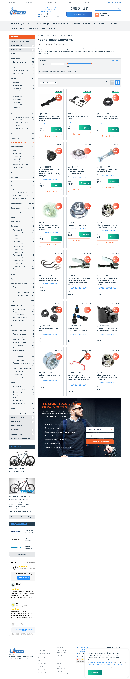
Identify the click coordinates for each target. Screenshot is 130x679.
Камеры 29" (23, 102)
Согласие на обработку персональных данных (105, 664)
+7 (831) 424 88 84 (113, 648)
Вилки (22, 54)
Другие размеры (23, 269)
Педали (22, 186)
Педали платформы (23, 192)
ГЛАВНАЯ (12, 2)
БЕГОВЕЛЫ (41, 669)
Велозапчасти (60, 24)
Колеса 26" (23, 159)
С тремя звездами (23, 315)
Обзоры (59, 655)
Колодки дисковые (23, 340)
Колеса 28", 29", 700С (23, 165)
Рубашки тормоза (23, 366)
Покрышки (22, 226)
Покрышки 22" (23, 249)
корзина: (103, 13)
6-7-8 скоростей (23, 389)
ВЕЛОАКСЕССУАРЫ (18, 417)
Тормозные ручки (23, 348)
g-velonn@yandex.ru (48, 14)
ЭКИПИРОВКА (16, 434)
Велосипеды (17, 24)
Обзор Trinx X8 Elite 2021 (19, 496)
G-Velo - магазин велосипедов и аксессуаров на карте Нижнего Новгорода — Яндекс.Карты (22, 634)
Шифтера (22, 177)
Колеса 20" (23, 153)
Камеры (22, 79)
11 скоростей (23, 397)
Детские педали (23, 190)
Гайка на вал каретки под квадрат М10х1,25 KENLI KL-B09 (107, 119)
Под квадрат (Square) (23, 117)
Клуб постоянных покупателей (63, 667)
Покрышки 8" (23, 230)
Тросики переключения (23, 363)
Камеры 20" (23, 88)
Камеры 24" (23, 91)
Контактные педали (23, 195)
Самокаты (33, 29)
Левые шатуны (23, 320)
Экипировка (17, 29)
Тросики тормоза (23, 360)
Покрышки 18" (23, 244)
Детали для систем (23, 317)
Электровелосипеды (38, 24)
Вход (109, 2)
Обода (22, 181)
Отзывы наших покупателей (62, 651)
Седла (22, 301)
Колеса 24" (23, 156)
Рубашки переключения (23, 368)
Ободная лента (23, 167)
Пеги (22, 409)
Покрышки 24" (23, 252)
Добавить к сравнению (50, 124)
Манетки (22, 173)
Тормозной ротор (23, 345)
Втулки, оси (22, 58)
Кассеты (22, 134)
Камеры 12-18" (23, 85)
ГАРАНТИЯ (71, 2)
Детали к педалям (23, 198)
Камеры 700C (23, 105)
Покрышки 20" (23, 247)
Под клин (23, 125)
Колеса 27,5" (23, 162)
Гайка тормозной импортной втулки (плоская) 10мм (76, 172)
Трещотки (22, 138)
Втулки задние (23, 65)
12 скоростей (23, 400)
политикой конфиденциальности (97, 448)
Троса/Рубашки (22, 356)
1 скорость (23, 386)
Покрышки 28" (23, 261)
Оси (23, 67)
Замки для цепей (23, 403)
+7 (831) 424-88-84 (79, 8)
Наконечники (23, 371)
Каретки (22, 113)
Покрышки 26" (23, 255)
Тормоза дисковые (23, 334)
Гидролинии (23, 374)
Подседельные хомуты (23, 295)
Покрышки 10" (23, 233)
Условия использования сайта (65, 662)
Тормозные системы (22, 330)
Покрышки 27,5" (23, 258)
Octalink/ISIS (23, 120)
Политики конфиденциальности (64, 672)
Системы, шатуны (22, 305)
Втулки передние (23, 62)
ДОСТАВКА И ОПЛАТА (50, 2)
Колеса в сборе (22, 147)
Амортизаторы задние (22, 413)
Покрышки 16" (23, 241)
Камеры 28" (23, 99)
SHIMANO (27, 546)
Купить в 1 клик (51, 136)
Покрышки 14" (23, 238)
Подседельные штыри (23, 292)
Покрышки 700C (23, 266)
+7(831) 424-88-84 (49, 416)
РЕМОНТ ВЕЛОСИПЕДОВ (20, 438)
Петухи (22, 217)
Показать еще (22, 554)
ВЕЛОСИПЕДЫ (16, 45)
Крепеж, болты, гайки (22, 142)
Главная (40, 35)
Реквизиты (60, 647)
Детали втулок (23, 73)
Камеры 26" (23, 94)
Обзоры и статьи (18, 447)
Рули (23, 287)
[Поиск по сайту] (119, 9)
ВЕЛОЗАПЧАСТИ (17, 49)
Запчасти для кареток (23, 128)
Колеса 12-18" (23, 151)
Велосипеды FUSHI (16, 468)
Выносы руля (23, 290)
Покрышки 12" (23, 235)
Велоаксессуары (81, 24)
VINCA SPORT (29, 530)
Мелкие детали (23, 351)
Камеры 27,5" (23, 96)
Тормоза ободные (23, 337)
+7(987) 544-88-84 (64, 416)
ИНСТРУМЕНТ (16, 421)
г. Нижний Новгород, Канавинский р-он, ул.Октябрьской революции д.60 (52, 9)
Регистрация (116, 2)
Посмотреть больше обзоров (22, 517)
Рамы (22, 274)
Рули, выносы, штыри (22, 283)
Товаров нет (104, 16)
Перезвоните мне (79, 14)
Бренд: (42, 64)
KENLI (41, 45)
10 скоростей (23, 395)
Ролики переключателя (23, 212)
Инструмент (99, 24)
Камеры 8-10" (23, 83)
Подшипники (22, 222)
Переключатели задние (22, 208)
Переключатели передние (22, 204)
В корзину (56, 130)
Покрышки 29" (23, 263)
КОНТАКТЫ (88, 2)
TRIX (25, 538)
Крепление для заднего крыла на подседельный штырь (49, 119)
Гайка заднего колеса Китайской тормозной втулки (49, 227)
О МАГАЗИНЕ (29, 2)
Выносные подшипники (23, 123)
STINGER (49, 45)
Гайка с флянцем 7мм (77, 225)
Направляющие (23, 377)
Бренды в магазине (19, 524)
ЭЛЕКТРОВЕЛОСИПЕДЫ (20, 41)
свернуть (115, 61)
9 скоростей (23, 392)
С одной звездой (23, 309)
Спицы (22, 326)
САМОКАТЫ (15, 430)
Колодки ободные (23, 342)
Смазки (113, 24)
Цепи (22, 382)
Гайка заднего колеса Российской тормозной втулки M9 (107, 377)
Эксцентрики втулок (23, 70)
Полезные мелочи (23, 108)
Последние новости (64, 659)
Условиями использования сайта (100, 662)
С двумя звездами (23, 312)
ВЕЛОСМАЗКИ (16, 425)
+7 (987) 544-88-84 (79, 10)
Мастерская (48, 29)
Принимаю (95, 672)
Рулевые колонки (22, 279)
